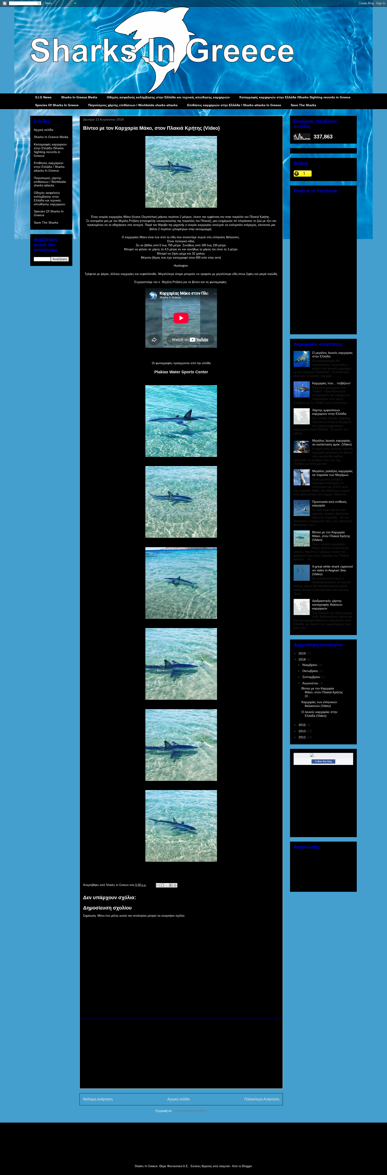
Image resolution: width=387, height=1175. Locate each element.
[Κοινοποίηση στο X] (166, 885)
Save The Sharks (303, 105)
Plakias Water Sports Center (181, 372)
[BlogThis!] (162, 885)
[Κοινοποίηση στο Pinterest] (175, 885)
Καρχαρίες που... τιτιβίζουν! (331, 383)
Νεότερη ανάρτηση (98, 1099)
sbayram (224, 1166)
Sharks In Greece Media (79, 97)
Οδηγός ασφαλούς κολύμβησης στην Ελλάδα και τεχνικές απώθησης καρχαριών (168, 97)
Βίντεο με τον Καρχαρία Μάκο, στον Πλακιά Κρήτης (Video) (331, 536)
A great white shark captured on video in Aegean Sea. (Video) (332, 570)
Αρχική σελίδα (178, 1099)
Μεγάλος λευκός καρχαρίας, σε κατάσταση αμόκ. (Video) (332, 442)
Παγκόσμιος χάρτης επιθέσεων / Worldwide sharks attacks (133, 105)
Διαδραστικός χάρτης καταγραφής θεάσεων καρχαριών (327, 604)
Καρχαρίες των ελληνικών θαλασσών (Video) (319, 704)
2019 (303, 653)
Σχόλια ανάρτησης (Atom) (190, 1110)
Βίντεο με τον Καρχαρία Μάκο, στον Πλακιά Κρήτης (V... (322, 692)
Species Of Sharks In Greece (57, 105)
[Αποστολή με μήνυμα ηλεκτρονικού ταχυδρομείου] (158, 885)
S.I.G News (43, 97)
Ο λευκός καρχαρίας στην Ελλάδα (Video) (319, 713)
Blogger (247, 1166)
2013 (303, 731)
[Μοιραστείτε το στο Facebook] (171, 885)
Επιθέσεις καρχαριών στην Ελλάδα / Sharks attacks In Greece (234, 105)
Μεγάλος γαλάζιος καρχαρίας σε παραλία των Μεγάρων (332, 473)
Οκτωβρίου (310, 671)
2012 (303, 737)
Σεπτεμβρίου (311, 677)
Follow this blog (323, 761)
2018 (303, 659)
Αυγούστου (310, 683)
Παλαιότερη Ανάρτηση (261, 1099)
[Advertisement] (181, 1053)
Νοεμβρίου (310, 665)
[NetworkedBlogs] (323, 755)
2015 (303, 725)
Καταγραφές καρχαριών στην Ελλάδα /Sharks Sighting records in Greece (294, 97)
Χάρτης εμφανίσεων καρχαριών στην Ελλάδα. (329, 412)
